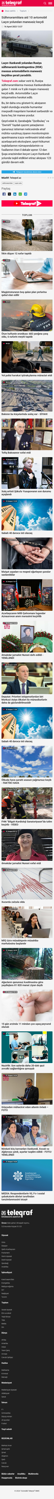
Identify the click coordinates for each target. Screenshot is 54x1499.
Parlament (6, 1253)
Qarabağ (5, 1263)
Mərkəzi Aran (7, 1445)
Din (3, 1327)
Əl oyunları (6, 1420)
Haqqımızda (7, 1478)
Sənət (4, 1397)
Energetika (6, 1283)
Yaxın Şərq (6, 1350)
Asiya (4, 1347)
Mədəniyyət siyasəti (9, 1390)
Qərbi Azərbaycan (8, 1249)
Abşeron (5, 1456)
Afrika (4, 1340)
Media (4, 1324)
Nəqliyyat (5, 1293)
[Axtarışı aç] (45, 3)
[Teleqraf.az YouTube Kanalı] (27, 203)
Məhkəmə (5, 1370)
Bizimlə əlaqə (21, 1478)
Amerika (5, 1343)
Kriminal (5, 1374)
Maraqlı (4, 1377)
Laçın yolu (18, 183)
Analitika (5, 1267)
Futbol (4, 1423)
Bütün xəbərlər (8, 1474)
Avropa (4, 1354)
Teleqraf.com (10, 80)
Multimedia (33, 1474)
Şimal (4, 1452)
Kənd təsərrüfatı (8, 1279)
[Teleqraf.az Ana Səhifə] (12, 3)
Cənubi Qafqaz (7, 1357)
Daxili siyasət (7, 1260)
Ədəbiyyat (5, 1393)
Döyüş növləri (7, 1417)
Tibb (3, 1320)
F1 (3, 1410)
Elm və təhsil (6, 1313)
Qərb (3, 1459)
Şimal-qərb (6, 1449)
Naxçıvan (5, 1466)
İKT (3, 1290)
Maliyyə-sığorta (7, 1286)
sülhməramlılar (7, 183)
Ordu (3, 1242)
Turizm (4, 1297)
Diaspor (5, 1246)
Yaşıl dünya (6, 1317)
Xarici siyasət (7, 1256)
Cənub (4, 1463)
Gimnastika (6, 1413)
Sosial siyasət (7, 1310)
